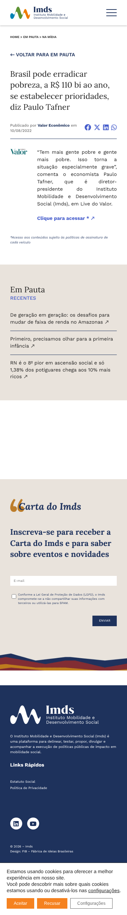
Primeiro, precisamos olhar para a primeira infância (61, 342)
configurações (104, 890)
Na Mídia (49, 37)
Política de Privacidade (28, 788)
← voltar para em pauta (42, 55)
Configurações (91, 903)
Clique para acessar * (64, 218)
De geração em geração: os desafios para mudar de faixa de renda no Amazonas (60, 318)
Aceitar (20, 903)
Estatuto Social (22, 782)
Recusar (52, 903)
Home (14, 37)
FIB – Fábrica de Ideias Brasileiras (47, 851)
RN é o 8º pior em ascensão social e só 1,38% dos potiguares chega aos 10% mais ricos (60, 370)
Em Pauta (30, 37)
